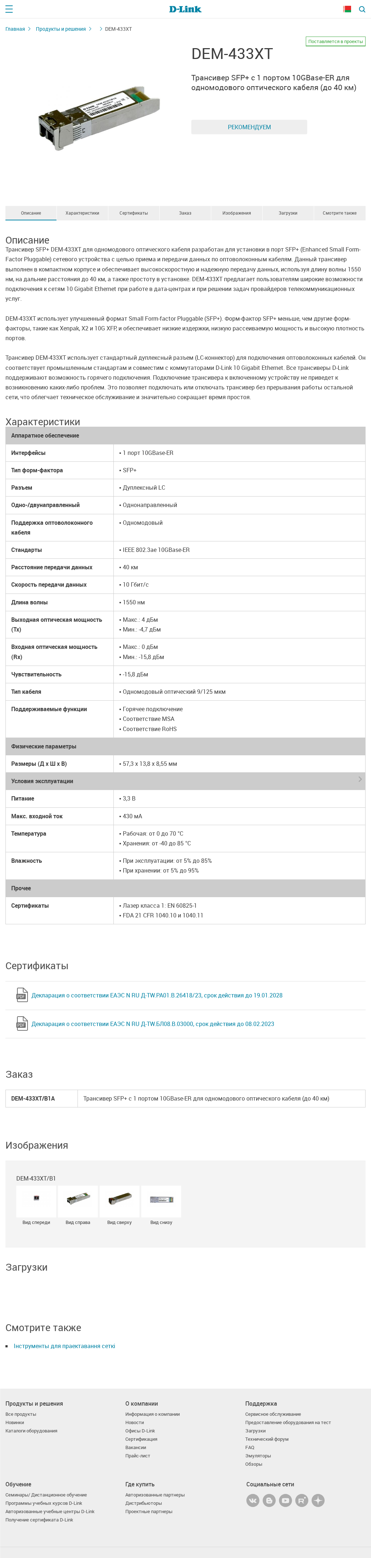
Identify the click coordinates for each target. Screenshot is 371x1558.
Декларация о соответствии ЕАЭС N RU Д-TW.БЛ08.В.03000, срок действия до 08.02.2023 (153, 1024)
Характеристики (82, 213)
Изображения (236, 213)
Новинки (14, 1422)
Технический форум (267, 1439)
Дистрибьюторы (143, 1503)
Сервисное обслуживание (273, 1414)
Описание (31, 213)
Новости (134, 1422)
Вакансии (135, 1447)
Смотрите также (340, 213)
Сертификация (141, 1439)
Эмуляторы (258, 1456)
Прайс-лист (137, 1456)
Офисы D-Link (140, 1431)
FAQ (249, 1447)
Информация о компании (152, 1414)
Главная (15, 28)
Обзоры (253, 1464)
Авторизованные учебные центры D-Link (50, 1511)
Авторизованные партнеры (155, 1495)
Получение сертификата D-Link (39, 1520)
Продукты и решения (61, 28)
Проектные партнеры (148, 1511)
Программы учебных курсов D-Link (43, 1503)
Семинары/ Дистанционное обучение (46, 1495)
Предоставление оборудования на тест (288, 1422)
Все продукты (20, 1414)
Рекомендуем (249, 127)
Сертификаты (134, 213)
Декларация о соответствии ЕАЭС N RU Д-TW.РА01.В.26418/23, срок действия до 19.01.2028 (157, 995)
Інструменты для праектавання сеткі (64, 1346)
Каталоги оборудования (31, 1431)
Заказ (185, 213)
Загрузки (288, 213)
